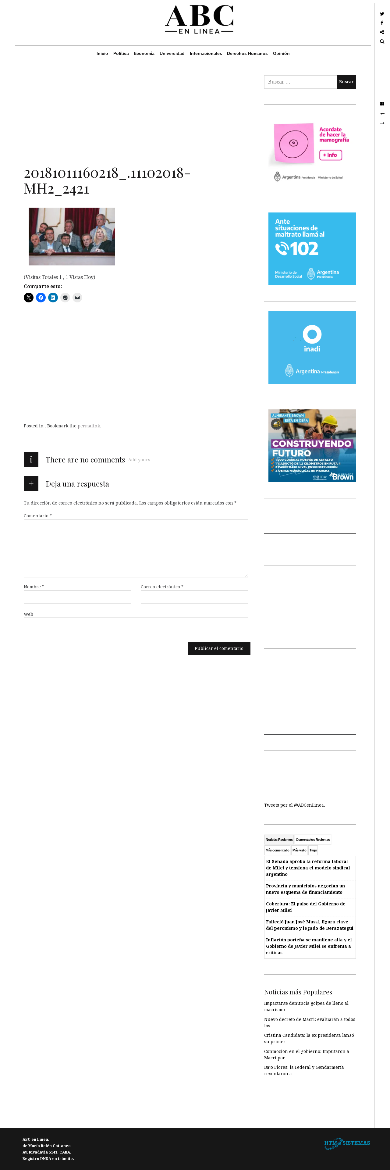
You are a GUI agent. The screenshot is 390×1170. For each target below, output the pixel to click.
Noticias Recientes (279, 839)
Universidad (172, 53)
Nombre (34, 586)
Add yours (139, 459)
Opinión (281, 53)
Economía (144, 53)
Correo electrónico (162, 586)
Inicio (102, 53)
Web (28, 614)
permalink (89, 425)
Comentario (38, 515)
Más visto (299, 850)
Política (121, 53)
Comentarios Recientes (313, 839)
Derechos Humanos (247, 53)
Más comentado (277, 850)
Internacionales (206, 53)
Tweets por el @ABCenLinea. (294, 805)
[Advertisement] (136, 111)
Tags (313, 850)
